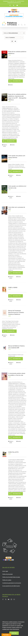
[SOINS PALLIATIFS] (4, 454)
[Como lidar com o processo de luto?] (4, 210)
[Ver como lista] (15, 41)
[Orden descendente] (23, 33)
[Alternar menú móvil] (25, 25)
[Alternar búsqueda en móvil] (21, 25)
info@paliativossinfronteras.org (14, 2)
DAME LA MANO (12, 287)
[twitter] (5, 599)
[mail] (14, 599)
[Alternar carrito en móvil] (18, 25)
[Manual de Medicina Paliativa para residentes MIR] (4, 348)
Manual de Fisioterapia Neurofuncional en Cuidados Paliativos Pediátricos (16, 312)
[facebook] (3, 599)
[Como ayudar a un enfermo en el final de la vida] (4, 189)
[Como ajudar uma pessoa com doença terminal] (4, 158)
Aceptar (14, 633)
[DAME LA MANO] (4, 290)
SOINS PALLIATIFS (13, 452)
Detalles (11, 84)
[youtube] (8, 599)
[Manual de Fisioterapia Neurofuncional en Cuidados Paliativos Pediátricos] (4, 313)
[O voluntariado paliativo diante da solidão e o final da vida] (4, 376)
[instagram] (11, 599)
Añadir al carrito (5, 145)
